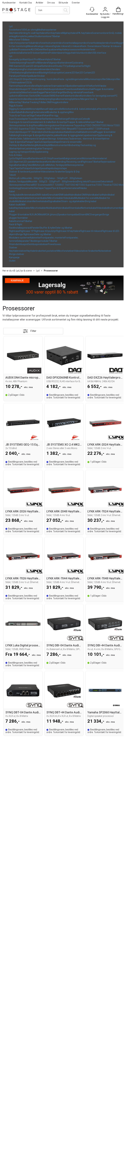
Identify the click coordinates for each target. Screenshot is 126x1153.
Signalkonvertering (61, 99)
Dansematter (27, 188)
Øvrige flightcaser (25, 234)
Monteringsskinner (50, 125)
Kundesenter (9, 2)
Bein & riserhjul (59, 122)
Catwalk (86, 118)
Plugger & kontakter (103, 89)
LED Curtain (85, 72)
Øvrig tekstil (83, 181)
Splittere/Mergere (80, 99)
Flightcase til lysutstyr (45, 231)
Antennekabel (28, 194)
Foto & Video (15, 155)
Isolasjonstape (59, 168)
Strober (41, 76)
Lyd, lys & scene (24, 270)
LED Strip (13, 79)
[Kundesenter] (92, 9)
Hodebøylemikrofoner (104, 43)
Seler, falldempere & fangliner (32, 138)
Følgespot (53, 62)
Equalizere (52, 49)
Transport (47, 148)
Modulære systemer (19, 237)
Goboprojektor (56, 72)
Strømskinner (67, 125)
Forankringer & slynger (30, 135)
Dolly (32, 151)
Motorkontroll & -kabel (73, 109)
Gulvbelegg (15, 188)
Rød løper (39, 188)
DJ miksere (75, 46)
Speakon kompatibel (68, 214)
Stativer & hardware (19, 171)
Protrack (105, 128)
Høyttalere (14, 33)
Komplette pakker (25, 36)
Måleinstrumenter (58, 145)
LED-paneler (29, 161)
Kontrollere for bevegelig (93, 95)
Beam (43, 59)
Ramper (91, 122)
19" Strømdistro (36, 89)
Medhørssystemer (46, 29)
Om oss (51, 2)
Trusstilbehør (35, 118)
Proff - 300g (68, 178)
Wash (25, 59)
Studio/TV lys (62, 66)
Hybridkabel (63, 208)
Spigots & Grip (72, 171)
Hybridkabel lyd (94, 194)
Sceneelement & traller (40, 122)
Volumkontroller (83, 52)
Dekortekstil (107, 181)
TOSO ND (74, 185)
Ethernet (58, 95)
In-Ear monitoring (18, 46)
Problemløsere (56, 52)
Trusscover (95, 181)
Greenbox (72, 181)
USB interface (99, 52)
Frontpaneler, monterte (53, 237)
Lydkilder (13, 49)
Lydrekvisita (15, 52)
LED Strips (23, 79)
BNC (88, 214)
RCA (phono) (51, 214)
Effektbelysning (17, 72)
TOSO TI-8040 (52, 128)
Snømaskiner (58, 85)
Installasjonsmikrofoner (81, 43)
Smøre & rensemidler (71, 142)
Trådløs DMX (45, 102)
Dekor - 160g (55, 178)
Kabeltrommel (87, 132)
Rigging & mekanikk (19, 109)
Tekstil (30, 165)
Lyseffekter (21, 76)
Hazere (21, 85)
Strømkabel (75, 208)
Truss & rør (14, 115)
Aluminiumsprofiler (96, 79)
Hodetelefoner (87, 49)
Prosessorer (24, 49)
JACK (36, 214)
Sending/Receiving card (69, 161)
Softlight (85, 66)
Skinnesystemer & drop (21, 125)
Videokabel (69, 198)
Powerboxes (70, 89)
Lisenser (110, 95)
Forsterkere (15, 29)
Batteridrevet (65, 62)
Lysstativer (35, 171)
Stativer (13, 247)
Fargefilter (61, 92)
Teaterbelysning (17, 62)
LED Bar (75, 72)
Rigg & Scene (16, 105)
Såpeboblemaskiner (75, 85)
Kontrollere (30, 85)
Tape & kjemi (15, 142)
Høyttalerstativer (17, 251)
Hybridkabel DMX (78, 194)
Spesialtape (54, 142)
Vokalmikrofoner (37, 43)
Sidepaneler (23, 241)
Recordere (34, 99)
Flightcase (87, 161)
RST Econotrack (82, 128)
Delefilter (42, 49)
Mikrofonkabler (55, 198)
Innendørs (45, 69)
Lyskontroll (14, 95)
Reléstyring (45, 99)
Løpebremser (90, 135)
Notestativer (104, 251)
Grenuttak (88, 89)
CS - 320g (44, 178)
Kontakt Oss (26, 2)
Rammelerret (100, 158)
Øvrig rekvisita (74, 92)
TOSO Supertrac (20, 128)
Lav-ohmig (31, 29)
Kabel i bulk (15, 204)
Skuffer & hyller (47, 227)
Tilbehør (56, 36)
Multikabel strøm (24, 201)
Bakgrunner (75, 66)
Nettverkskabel (40, 201)
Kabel (80, 89)
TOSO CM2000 (93, 125)
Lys (10, 56)
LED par (25, 66)
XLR (32, 214)
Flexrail (36, 125)
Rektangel (63, 118)
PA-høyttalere (84, 33)
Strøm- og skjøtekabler (73, 201)
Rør (43, 118)
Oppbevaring (41, 151)
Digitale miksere (61, 46)
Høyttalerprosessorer (69, 49)
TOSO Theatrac (37, 128)
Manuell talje (46, 109)
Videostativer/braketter (53, 171)
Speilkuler (32, 76)
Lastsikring (30, 148)
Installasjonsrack (22, 227)
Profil (36, 62)
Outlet (12, 260)
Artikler (39, 2)
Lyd (10, 26)
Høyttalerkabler (22, 198)
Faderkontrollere (71, 95)
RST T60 (64, 185)
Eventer (76, 2)
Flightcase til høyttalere (68, 231)
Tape (35, 142)
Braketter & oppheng (58, 112)
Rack (11, 227)
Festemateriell (40, 112)
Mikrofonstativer (65, 251)
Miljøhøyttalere (69, 33)
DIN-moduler (42, 95)
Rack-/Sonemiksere (91, 46)
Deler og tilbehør (63, 227)
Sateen (78, 178)
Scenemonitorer (100, 33)
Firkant (46, 115)
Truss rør (24, 115)
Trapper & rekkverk (77, 122)
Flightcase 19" (27, 231)
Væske (102, 85)
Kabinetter (35, 237)
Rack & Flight (15, 224)
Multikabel (51, 208)
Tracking (34, 102)
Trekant (39, 115)
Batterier (25, 52)
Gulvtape (43, 142)
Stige (32, 115)
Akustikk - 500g (31, 178)
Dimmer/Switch (28, 95)
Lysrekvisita (15, 92)
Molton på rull (41, 165)
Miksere (31, 46)
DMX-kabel (41, 194)
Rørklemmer (51, 118)
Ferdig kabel (15, 194)
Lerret (79, 158)
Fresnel (29, 62)
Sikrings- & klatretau (58, 138)
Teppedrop (79, 125)
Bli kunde (63, 2)
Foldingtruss (75, 118)
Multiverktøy (42, 145)
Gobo (53, 92)
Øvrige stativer (16, 254)
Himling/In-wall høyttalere (33, 33)
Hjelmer (106, 138)
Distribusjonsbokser (54, 89)
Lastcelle (57, 109)
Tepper (48, 188)
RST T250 (95, 128)
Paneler (35, 227)
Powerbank (88, 92)
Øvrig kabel (90, 201)
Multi (41, 214)
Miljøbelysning (16, 69)
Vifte (88, 85)
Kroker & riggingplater (72, 135)
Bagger (41, 92)
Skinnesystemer (75, 165)
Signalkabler (54, 201)
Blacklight (44, 72)
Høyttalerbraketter (36, 251)
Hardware (41, 161)
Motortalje (34, 109)
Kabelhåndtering (24, 112)
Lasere (67, 72)
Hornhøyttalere (54, 33)
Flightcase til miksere (91, 231)
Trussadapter (21, 118)
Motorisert (87, 158)
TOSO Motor (107, 125)
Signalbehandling (18, 165)
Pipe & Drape (58, 188)
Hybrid (49, 59)
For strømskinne (32, 69)
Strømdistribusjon (18, 89)
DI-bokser (35, 52)
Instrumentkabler (39, 198)
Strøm (82, 214)
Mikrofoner (15, 39)
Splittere (44, 52)
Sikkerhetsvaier (29, 92)
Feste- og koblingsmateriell (72, 79)
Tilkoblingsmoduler (39, 241)
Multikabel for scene (85, 198)
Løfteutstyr (101, 109)
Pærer (48, 92)
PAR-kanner (15, 66)
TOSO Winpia (67, 128)
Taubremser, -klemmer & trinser (85, 138)
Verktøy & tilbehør (18, 145)
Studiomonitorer (43, 36)
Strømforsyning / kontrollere (43, 79)
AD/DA (34, 49)
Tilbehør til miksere (111, 46)
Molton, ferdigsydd (57, 165)
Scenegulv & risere (18, 122)
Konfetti (95, 85)
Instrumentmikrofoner (57, 43)
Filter (33, 331)
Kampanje (14, 257)
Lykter (39, 148)
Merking (31, 145)
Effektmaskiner (17, 82)
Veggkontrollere (60, 102)
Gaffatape (27, 142)
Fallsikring (14, 135)
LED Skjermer (16, 161)
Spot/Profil (34, 59)
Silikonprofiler (113, 79)
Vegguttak (69, 52)
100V (23, 29)
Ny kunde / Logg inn (105, 15)
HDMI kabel (63, 194)
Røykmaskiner (43, 85)
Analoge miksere (44, 46)
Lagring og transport (19, 151)
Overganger (96, 214)
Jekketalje (90, 109)
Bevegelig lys (15, 59)
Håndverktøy (73, 145)
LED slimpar (35, 66)
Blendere (43, 62)
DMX (51, 95)
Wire (71, 112)
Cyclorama (77, 62)
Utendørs (55, 69)
